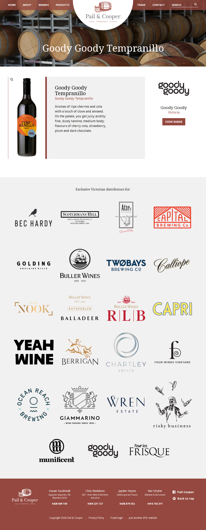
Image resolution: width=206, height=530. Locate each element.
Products (62, 4)
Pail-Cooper (185, 492)
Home (12, 4)
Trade (141, 4)
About (27, 4)
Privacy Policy (96, 517)
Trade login (116, 517)
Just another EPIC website (143, 517)
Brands (44, 4)
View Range (173, 121)
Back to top (185, 498)
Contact (158, 4)
